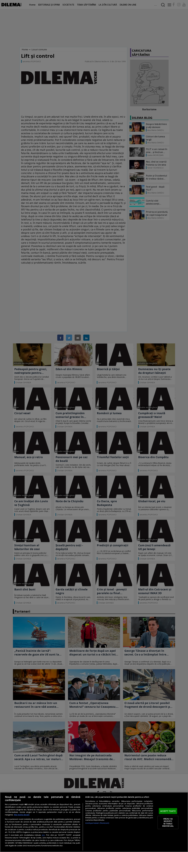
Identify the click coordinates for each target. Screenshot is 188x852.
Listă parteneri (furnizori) (97, 823)
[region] (94, 822)
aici (43, 835)
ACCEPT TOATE (168, 811)
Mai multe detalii (21, 815)
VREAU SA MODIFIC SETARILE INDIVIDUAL (168, 822)
